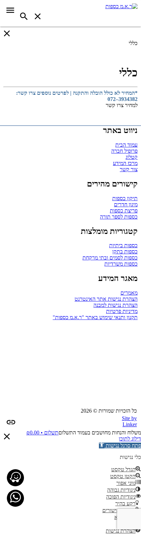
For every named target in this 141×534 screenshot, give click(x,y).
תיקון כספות (125, 198)
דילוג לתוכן (130, 439)
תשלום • (42, 432)
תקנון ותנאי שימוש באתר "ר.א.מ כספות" (95, 317)
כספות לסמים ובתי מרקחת (110, 258)
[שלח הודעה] (15, 498)
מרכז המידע (125, 163)
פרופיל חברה (124, 151)
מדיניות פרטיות (122, 311)
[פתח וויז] (15, 477)
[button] (120, 445)
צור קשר (129, 169)
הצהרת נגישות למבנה (115, 305)
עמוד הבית (126, 145)
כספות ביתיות (123, 245)
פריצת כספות (124, 210)
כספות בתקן (125, 251)
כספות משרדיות (121, 264)
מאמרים (129, 293)
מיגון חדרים (126, 204)
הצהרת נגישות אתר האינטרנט (106, 299)
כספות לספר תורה (119, 217)
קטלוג (132, 157)
